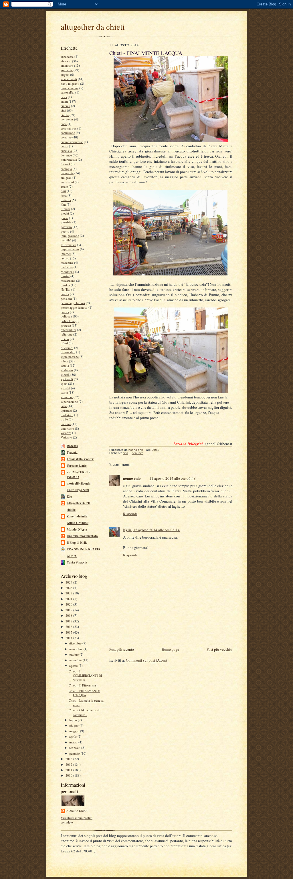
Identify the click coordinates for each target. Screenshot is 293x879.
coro (64, 124)
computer (67, 119)
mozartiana (68, 280)
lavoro (65, 258)
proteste (66, 325)
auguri (65, 74)
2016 (69, 626)
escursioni (67, 182)
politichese (68, 321)
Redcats (72, 446)
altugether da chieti (93, 26)
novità (65, 294)
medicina (67, 267)
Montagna (67, 271)
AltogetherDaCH (78, 503)
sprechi (65, 388)
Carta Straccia (77, 562)
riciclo (65, 339)
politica (65, 316)
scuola (65, 365)
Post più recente (121, 649)
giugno (74, 725)
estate (64, 186)
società (65, 374)
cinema (65, 106)
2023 (69, 588)
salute (64, 361)
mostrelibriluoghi (78, 483)
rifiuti (64, 343)
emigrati (66, 177)
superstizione (69, 401)
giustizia (66, 222)
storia (64, 392)
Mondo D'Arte (77, 529)
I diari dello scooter (80, 459)
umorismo (67, 428)
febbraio (75, 747)
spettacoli (67, 379)
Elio (69, 496)
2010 (69, 775)
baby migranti (70, 83)
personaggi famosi (73, 303)
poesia (65, 312)
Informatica (68, 245)
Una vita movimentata (82, 536)
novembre (76, 649)
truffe (64, 419)
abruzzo (66, 61)
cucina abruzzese (72, 142)
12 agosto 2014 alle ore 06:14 (156, 529)
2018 (69, 615)
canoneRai (67, 92)
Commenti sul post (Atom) (146, 660)
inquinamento (70, 249)
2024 (69, 582)
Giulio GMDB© (77, 523)
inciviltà (66, 240)
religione (66, 334)
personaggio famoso (74, 307)
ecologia (66, 168)
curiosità (66, 150)
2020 (69, 604)
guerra (65, 231)
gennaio (75, 753)
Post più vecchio (219, 649)
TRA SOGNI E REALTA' (84, 549)
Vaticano (66, 437)
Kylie (127, 529)
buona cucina (69, 88)
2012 (69, 764)
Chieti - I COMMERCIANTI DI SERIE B (85, 675)
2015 (69, 632)
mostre (65, 276)
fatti (63, 191)
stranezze (67, 397)
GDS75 (72, 555)
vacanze (66, 432)
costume (66, 137)
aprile (73, 736)
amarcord (67, 65)
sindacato (67, 370)
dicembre (75, 643)
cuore (64, 146)
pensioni (66, 298)
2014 (69, 638)
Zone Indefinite (77, 516)
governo (66, 227)
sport (64, 383)
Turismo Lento (77, 465)
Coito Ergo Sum (78, 490)
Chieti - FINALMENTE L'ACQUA (84, 692)
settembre (76, 660)
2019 (69, 610)
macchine (67, 262)
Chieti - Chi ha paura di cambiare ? (84, 712)
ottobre (74, 654)
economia (67, 173)
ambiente (67, 70)
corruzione (68, 132)
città (63, 110)
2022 (69, 593)
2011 (69, 770)
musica (65, 285)
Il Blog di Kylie (77, 542)
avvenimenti (69, 79)
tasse (64, 406)
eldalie (71, 509)
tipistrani (66, 410)
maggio (74, 731)
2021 (69, 599)
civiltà (65, 115)
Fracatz (72, 452)
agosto (74, 665)
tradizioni (67, 415)
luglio (73, 720)
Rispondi (130, 513)
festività (66, 200)
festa (64, 195)
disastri (65, 164)
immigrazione (70, 235)
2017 (69, 621)
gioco (64, 218)
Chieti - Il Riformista (82, 685)
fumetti (65, 209)
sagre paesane (70, 356)
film (63, 204)
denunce (66, 155)
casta (64, 97)
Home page (170, 649)
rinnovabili (68, 352)
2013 (69, 759)
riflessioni (67, 348)
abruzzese (67, 56)
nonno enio (76, 811)
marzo (73, 742)
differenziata (69, 159)
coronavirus (68, 128)
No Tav (65, 289)
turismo (66, 424)
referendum (68, 330)
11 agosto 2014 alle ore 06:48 (172, 478)
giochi (65, 213)
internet (66, 253)
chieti (64, 101)
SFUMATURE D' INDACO (78, 474)
